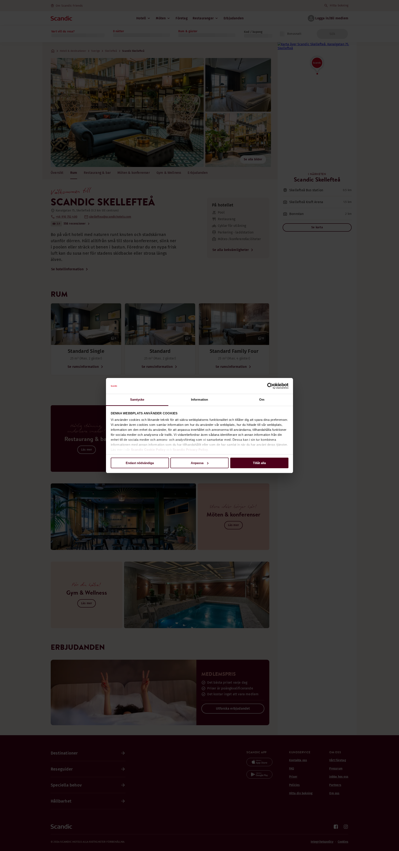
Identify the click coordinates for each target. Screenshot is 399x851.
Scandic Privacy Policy (190, 449)
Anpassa (197, 463)
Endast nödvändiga (140, 463)
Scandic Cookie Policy (148, 449)
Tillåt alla (259, 463)
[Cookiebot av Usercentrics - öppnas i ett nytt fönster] (270, 386)
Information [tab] (199, 399)
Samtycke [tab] (137, 399)
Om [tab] (261, 399)
